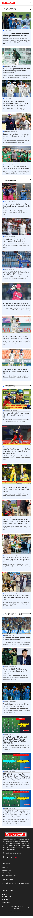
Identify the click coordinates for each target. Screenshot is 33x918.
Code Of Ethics (6, 867)
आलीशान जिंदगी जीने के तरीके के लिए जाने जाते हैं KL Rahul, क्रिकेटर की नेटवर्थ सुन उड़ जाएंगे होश (16, 559)
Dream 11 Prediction (14, 883)
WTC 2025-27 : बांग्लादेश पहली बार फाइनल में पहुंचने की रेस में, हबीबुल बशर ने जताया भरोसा (16, 167)
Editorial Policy (6, 873)
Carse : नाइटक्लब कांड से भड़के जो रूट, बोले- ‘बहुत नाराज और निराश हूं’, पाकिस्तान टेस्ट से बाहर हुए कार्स (16, 136)
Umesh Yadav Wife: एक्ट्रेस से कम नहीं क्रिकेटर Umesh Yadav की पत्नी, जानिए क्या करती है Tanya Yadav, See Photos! (16, 521)
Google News (12, 911)
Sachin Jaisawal (7, 555)
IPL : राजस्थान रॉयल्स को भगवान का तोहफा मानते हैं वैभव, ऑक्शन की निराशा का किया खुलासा (16, 304)
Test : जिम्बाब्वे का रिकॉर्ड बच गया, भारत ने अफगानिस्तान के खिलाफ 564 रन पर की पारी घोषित (15, 371)
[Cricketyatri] (8, 2)
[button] (25, 2)
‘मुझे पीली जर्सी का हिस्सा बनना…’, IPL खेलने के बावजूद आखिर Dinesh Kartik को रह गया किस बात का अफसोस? (16, 451)
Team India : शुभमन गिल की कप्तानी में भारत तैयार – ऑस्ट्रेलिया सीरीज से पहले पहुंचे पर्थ (16, 705)
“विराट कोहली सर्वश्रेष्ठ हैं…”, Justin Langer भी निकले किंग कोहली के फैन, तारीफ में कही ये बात (16, 415)
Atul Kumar (6, 30)
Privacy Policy (21, 911)
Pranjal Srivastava (7, 410)
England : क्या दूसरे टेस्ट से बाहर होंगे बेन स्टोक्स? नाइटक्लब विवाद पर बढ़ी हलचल (15, 240)
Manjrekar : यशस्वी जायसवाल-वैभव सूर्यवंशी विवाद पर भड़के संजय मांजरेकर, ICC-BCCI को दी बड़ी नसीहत (16, 36)
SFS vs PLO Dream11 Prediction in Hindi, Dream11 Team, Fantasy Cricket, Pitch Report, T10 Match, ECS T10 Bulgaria (15, 740)
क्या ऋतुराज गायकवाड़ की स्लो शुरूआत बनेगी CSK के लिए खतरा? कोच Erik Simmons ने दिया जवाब (16, 489)
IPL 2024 (4, 883)
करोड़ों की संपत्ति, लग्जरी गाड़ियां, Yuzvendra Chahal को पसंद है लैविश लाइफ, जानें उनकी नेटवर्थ (16, 597)
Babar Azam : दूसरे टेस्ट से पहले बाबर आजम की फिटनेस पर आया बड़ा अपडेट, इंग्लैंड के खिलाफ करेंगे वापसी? (16, 71)
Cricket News (25, 883)
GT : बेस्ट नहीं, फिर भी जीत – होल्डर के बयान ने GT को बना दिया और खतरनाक (16, 639)
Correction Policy (7, 870)
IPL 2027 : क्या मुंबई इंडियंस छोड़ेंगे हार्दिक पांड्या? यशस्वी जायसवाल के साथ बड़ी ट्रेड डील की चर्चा (16, 206)
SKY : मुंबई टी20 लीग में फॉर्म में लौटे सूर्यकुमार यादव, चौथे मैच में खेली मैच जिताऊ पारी (16, 273)
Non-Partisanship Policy (8, 875)
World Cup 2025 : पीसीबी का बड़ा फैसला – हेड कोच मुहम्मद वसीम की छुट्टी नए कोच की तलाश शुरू (16, 671)
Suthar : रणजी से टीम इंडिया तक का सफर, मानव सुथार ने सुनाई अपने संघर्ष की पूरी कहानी (16, 337)
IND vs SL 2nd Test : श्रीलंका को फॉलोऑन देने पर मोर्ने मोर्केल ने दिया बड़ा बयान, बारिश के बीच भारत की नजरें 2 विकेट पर (16, 103)
